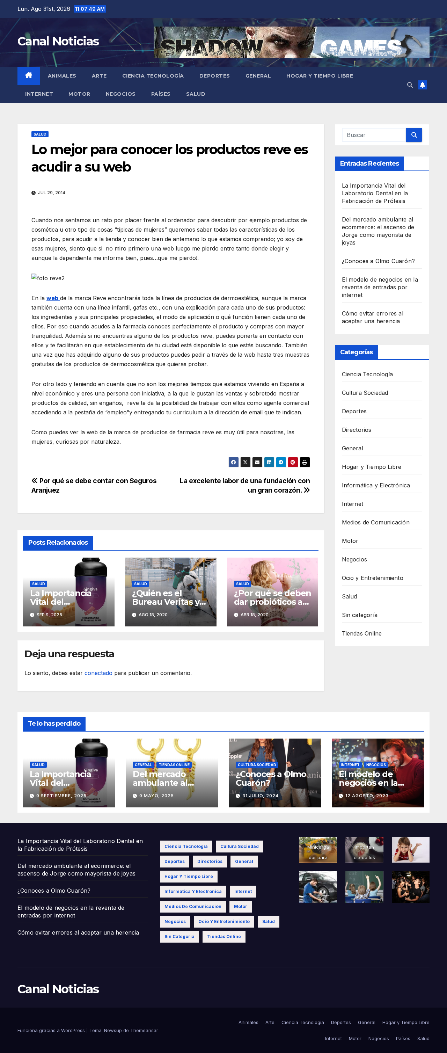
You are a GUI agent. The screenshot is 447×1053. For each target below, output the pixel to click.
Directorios (357, 429)
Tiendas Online (362, 633)
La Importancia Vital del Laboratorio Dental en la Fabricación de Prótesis (375, 193)
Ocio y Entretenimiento (372, 577)
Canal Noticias (57, 41)
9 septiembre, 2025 (61, 795)
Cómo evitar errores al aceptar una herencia (78, 932)
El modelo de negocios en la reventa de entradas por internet (380, 287)
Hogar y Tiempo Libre (319, 76)
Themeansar (144, 1030)
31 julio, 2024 (260, 795)
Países (161, 94)
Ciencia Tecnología (153, 76)
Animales (62, 76)
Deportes (214, 76)
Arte (99, 76)
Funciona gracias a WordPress (51, 1030)
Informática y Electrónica (376, 485)
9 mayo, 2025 (156, 795)
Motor (79, 94)
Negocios (121, 94)
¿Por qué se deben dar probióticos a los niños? (273, 602)
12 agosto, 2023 (367, 795)
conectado (98, 672)
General (258, 76)
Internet (39, 94)
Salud (196, 94)
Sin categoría (360, 614)
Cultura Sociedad (365, 392)
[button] (410, 84)
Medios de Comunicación (376, 522)
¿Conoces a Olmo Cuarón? (378, 260)
